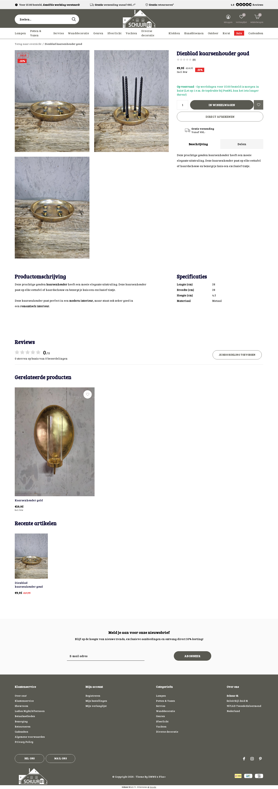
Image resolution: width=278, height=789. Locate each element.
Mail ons (60, 758)
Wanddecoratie (78, 33)
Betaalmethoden (25, 716)
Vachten (131, 33)
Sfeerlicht (114, 33)
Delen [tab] (242, 144)
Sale (239, 33)
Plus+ (162, 776)
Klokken (174, 33)
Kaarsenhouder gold (29, 500)
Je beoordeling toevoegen (237, 354)
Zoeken (73, 19)
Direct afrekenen (220, 116)
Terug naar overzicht (28, 44)
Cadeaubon (255, 33)
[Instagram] (252, 759)
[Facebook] (244, 759)
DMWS (152, 776)
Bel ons (29, 758)
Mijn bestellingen (96, 701)
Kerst (226, 33)
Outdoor (213, 33)
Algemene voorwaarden (30, 736)
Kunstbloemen (194, 33)
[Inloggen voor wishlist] (258, 105)
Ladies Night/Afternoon (30, 711)
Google (153, 787)
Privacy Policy (24, 742)
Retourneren (22, 726)
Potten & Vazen (35, 33)
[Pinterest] (260, 759)
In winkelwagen (222, 105)
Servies (58, 33)
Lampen (20, 33)
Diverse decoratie (147, 33)
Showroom (21, 706)
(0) (194, 59)
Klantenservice (24, 701)
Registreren (92, 695)
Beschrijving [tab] (198, 144)
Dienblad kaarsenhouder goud (29, 585)
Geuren (98, 33)
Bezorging (21, 721)
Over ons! (20, 695)
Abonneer (192, 656)
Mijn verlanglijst (96, 706)
